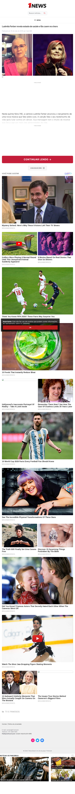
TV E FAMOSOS (12, 712)
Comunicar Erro (36, 168)
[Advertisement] (37, 97)
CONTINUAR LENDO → (37, 159)
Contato (4, 724)
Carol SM (29, 31)
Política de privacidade (15, 724)
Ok (30, 327)
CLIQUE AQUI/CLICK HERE (24, 733)
